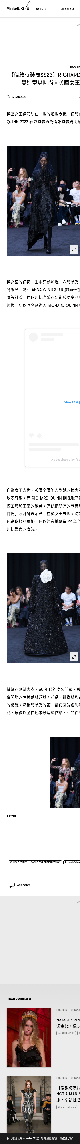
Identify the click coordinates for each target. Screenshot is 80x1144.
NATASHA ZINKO (67, 1035)
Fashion (61, 1011)
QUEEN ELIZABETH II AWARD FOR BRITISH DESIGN (40, 862)
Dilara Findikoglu (68, 1108)
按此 (65, 1138)
